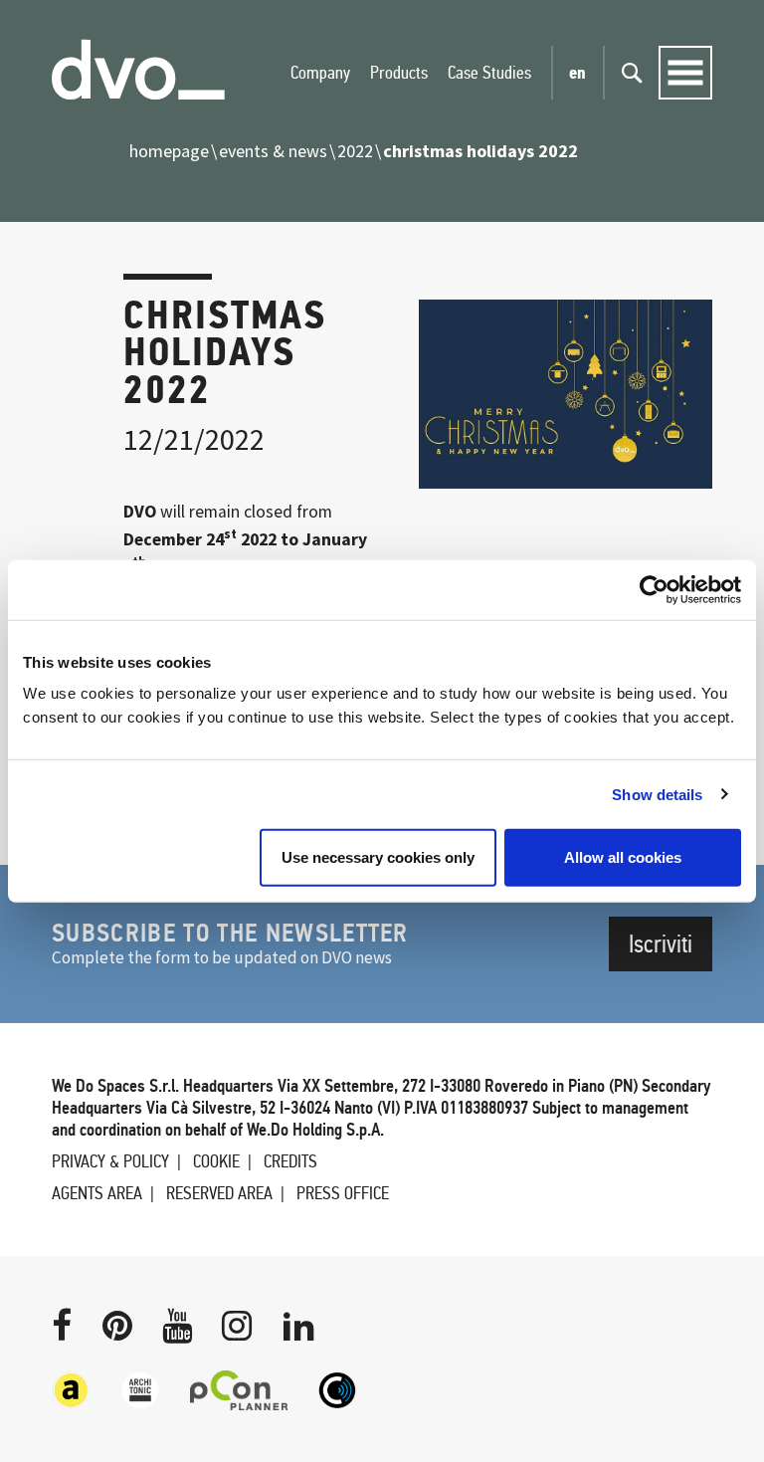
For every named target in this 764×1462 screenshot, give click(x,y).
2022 (355, 150)
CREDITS (290, 1161)
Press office (342, 1193)
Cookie (216, 1161)
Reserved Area (219, 1193)
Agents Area (97, 1193)
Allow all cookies (622, 857)
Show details (657, 793)
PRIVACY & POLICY (110, 1161)
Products (399, 73)
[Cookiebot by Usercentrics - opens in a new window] (654, 589)
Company (320, 73)
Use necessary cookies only (378, 857)
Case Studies (489, 73)
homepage (169, 150)
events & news (273, 150)
